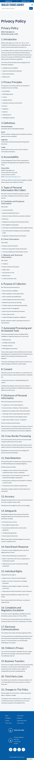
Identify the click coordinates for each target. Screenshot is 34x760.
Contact (7, 720)
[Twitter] (10, 749)
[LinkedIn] (23, 749)
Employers (19, 718)
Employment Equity (22, 720)
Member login (26, 1)
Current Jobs (20, 715)
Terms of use (8, 723)
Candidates (8, 718)
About (6, 715)
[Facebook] (19, 749)
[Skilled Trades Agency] (12, 5)
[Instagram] (15, 749)
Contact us (8, 1)
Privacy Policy (20, 723)
